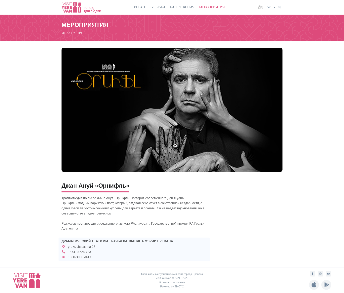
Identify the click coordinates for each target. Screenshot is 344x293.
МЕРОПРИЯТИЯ (212, 7)
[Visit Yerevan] (73, 7)
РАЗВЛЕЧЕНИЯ (182, 7)
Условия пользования (172, 282)
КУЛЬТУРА (157, 7)
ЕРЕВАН (138, 7)
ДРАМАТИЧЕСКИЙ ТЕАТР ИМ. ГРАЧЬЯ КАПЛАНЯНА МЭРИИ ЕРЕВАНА (117, 241)
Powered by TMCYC (172, 286)
